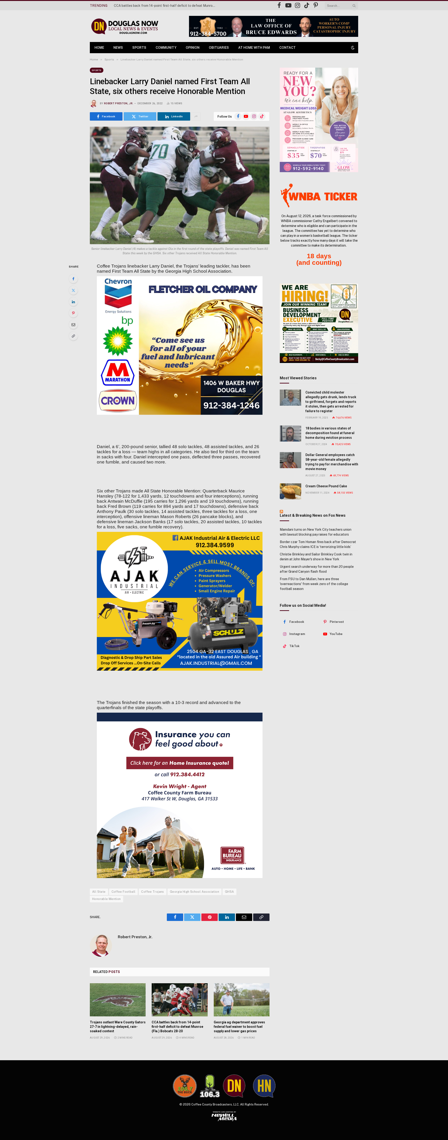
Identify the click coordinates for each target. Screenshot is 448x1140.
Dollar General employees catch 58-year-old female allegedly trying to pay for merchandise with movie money (331, 462)
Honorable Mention (106, 899)
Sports (139, 47)
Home (99, 47)
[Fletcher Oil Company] (179, 345)
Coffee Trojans (152, 891)
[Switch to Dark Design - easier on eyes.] (352, 47)
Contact (287, 47)
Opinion (193, 47)
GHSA (229, 891)
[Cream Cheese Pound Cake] (290, 491)
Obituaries (219, 47)
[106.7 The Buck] (185, 1086)
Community (166, 47)
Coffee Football (124, 891)
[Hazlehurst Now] (264, 1086)
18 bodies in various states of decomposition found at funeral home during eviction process (329, 432)
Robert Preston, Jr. (118, 103)
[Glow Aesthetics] (319, 120)
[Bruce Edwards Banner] (273, 26)
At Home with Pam (254, 47)
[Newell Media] (224, 1116)
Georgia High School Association (194, 891)
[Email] (73, 324)
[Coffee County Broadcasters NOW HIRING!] (319, 323)
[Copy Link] (73, 335)
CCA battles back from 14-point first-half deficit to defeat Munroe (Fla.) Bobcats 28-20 (166, 5)
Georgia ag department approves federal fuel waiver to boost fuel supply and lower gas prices (239, 1026)
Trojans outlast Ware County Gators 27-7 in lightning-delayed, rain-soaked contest (118, 1026)
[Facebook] (73, 278)
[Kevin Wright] (179, 795)
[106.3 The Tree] (210, 1086)
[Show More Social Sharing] (196, 116)
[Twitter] (73, 290)
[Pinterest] (73, 313)
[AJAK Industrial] (179, 601)
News (118, 47)
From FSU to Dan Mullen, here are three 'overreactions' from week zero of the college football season (314, 584)
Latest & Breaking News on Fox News (313, 515)
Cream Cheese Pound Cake (326, 486)
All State (99, 891)
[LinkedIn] (73, 301)
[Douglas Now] (124, 26)
